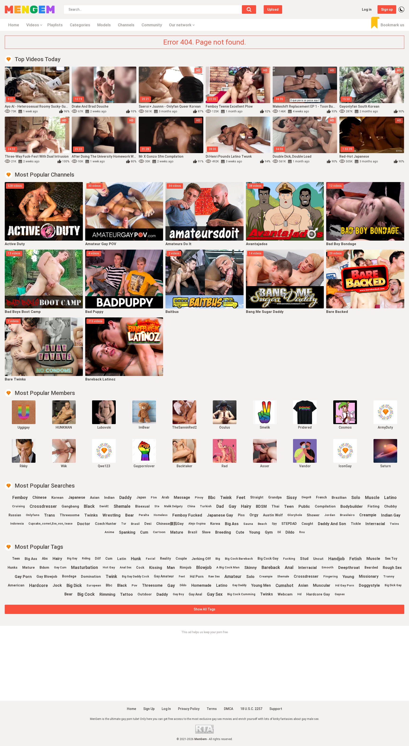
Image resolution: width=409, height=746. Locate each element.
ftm (154, 497)
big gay (72, 558)
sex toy (391, 558)
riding (86, 558)
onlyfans (32, 515)
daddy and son (332, 523)
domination (91, 576)
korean (57, 497)
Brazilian (339, 497)
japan (141, 497)
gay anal (195, 594)
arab (165, 497)
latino (390, 497)
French (321, 497)
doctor (83, 523)
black (89, 506)
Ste (156, 506)
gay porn (23, 576)
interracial (307, 567)
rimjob (185, 567)
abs (45, 558)
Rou (302, 532)
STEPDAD (289, 524)
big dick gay (393, 585)
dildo (183, 585)
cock (140, 567)
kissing (155, 567)
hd (299, 594)
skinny (250, 567)
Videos (32, 25)
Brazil (192, 532)
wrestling (111, 515)
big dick (74, 585)
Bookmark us (392, 25)
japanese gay (220, 515)
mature (176, 532)
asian (94, 497)
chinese (39, 497)
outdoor (145, 594)
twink (226, 497)
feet (240, 497)
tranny (388, 576)
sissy (291, 497)
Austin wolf (273, 515)
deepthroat (349, 567)
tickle (356, 524)
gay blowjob (46, 576)
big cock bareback (239, 558)
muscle (372, 497)
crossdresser (43, 506)
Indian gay (390, 515)
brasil (135, 524)
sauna (248, 524)
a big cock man (228, 567)
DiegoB (306, 497)
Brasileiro (347, 515)
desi (147, 524)
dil (279, 532)
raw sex (214, 576)
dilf (98, 558)
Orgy (253, 515)
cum (144, 532)
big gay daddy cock (135, 576)
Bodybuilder (351, 506)
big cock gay (268, 558)
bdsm (44, 567)
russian (15, 515)
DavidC (104, 506)
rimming (107, 594)
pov (134, 585)
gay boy (178, 594)
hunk (136, 558)
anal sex (125, 567)
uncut (318, 559)
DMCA (228, 709)
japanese (76, 497)
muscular (321, 585)
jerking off (201, 559)
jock (57, 585)
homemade (201, 585)
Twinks (91, 515)
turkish (206, 506)
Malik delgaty (173, 506)
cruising (18, 506)
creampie (367, 515)
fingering (330, 576)
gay (171, 585)
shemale (122, 506)
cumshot (284, 585)
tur (123, 523)
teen (289, 506)
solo (355, 497)
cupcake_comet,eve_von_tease (50, 523)
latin (121, 559)
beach (262, 524)
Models (104, 25)
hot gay (109, 567)
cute (240, 532)
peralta (144, 515)
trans (49, 515)
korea (215, 524)
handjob (336, 558)
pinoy (199, 497)
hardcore (38, 585)
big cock (86, 594)
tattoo (126, 594)
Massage (182, 497)
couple (181, 558)
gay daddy (239, 585)
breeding (223, 532)
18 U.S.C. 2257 (251, 709)
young (254, 532)
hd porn (197, 576)
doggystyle (369, 585)
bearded (371, 567)
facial (150, 558)
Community (152, 25)
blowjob (204, 567)
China (191, 506)
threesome (70, 515)
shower (313, 515)
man (171, 567)
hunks (13, 567)
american (16, 585)
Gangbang (70, 506)
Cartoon (159, 532)
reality (165, 558)
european (94, 585)
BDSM (261, 506)
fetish (355, 558)
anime (109, 532)
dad (220, 506)
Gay (232, 506)
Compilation (325, 506)
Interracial (375, 523)
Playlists (55, 25)
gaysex (340, 594)
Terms (212, 709)
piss (241, 515)
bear (129, 515)
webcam (285, 594)
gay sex (214, 594)
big (217, 558)
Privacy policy (189, 709)
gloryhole (294, 515)
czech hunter (105, 524)
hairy (246, 506)
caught (307, 524)
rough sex (392, 567)
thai (275, 506)
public (304, 506)
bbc (211, 497)
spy (274, 523)
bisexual (142, 506)
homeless (161, 515)
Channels (126, 25)
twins (394, 524)
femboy (20, 497)
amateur (232, 576)
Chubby (390, 506)
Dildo (289, 532)
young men (261, 585)
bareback (271, 567)
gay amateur (164, 576)
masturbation (84, 567)
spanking (127, 532)
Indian (109, 497)
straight (256, 497)
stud (304, 558)
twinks (266, 594)
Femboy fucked (187, 515)
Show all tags (204, 609)
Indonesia (17, 523)
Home (13, 25)
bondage (69, 576)
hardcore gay (318, 594)
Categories (80, 25)
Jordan (329, 515)
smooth (327, 567)
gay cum (60, 567)
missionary (368, 576)
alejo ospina (196, 523)
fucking (289, 558)
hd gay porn (344, 585)
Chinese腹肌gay (170, 524)
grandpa (275, 497)
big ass (232, 523)
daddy (125, 497)
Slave (206, 532)
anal (289, 567)
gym (269, 532)
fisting (373, 506)
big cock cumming (241, 594)
